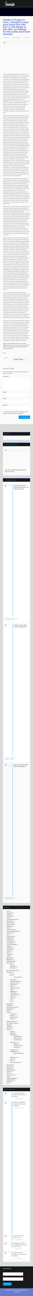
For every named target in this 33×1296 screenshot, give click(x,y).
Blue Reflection (10, 923)
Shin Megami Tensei (12, 1023)
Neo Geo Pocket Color (12, 970)
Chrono (8, 928)
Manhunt (16, 1044)
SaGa (8, 1010)
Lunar (8, 956)
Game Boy (12, 979)
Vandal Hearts (17, 1039)
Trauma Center (17, 977)
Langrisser (9, 954)
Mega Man (9, 959)
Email (5, 398)
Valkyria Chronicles (11, 1078)
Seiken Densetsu (11, 1021)
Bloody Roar (10, 921)
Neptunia (12, 1033)
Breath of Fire (10, 924)
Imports (9, 951)
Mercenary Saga (11, 961)
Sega (8, 1012)
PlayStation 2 (13, 1042)
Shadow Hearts (18, 1045)
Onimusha (9, 1005)
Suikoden (9, 1068)
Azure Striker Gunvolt (12, 919)
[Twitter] (16, 1294)
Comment (6, 376)
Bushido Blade (17, 1036)
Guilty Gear (9, 949)
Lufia (11, 989)
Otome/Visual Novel (12, 1007)
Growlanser (9, 948)
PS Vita (12, 1059)
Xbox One (12, 968)
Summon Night (10, 1070)
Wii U (11, 1001)
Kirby (11, 986)
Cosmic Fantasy (11, 929)
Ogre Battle (9, 1004)
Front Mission (10, 943)
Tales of (9, 1071)
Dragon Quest (10, 936)
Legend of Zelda (14, 988)
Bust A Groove (17, 1038)
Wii (11, 999)
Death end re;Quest (18, 1053)
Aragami (9, 914)
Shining (8, 1024)
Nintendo (9, 972)
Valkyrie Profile (10, 1080)
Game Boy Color (14, 983)
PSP (11, 1060)
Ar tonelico (9, 913)
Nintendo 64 (13, 991)
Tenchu (8, 1073)
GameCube (13, 984)
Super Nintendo (14, 994)
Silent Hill (9, 1026)
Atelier (8, 918)
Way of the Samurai (15, 1062)
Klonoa (8, 953)
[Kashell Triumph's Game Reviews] (16, 3)
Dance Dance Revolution (13, 931)
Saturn (11, 1019)
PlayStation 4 (13, 1051)
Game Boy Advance (15, 981)
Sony (8, 1029)
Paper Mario (13, 993)
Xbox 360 (12, 966)
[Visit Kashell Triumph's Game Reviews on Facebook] (8, 438)
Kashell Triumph (16, 37)
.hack (8, 911)
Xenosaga (16, 1047)
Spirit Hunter (10, 1065)
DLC (8, 934)
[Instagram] (19, 1294)
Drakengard (10, 938)
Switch (12, 996)
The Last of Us (10, 1075)
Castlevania (9, 926)
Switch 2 (12, 998)
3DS (11, 973)
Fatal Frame (10, 939)
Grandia (9, 946)
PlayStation (13, 1034)
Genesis (12, 1015)
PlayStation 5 (13, 1057)
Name (5, 392)
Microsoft (9, 963)
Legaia (12, 1031)
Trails (8, 1076)
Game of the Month (11, 944)
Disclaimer (17, 1291)
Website (5, 405)
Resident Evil (10, 1009)
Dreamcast (13, 1014)
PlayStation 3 (13, 1050)
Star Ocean (9, 1066)
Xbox (11, 964)
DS (11, 975)
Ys (7, 1083)
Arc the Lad (9, 916)
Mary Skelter (10, 958)
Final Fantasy (10, 941)
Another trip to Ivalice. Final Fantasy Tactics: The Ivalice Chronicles (21, 487)
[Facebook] (14, 1294)
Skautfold (9, 1028)
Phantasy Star (13, 1017)
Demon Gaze (10, 933)
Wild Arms (9, 1081)
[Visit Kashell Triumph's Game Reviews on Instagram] (5, 438)
